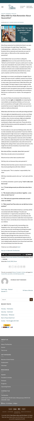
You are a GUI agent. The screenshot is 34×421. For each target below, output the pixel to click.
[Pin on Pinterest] (21, 266)
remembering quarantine (18, 273)
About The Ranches (6, 344)
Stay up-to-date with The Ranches (10, 250)
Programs (3, 383)
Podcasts (3, 380)
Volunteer (4, 365)
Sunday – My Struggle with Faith (10, 320)
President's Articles (11, 13)
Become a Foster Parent (7, 359)
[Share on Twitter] (15, 266)
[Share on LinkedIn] (24, 266)
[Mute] (26, 254)
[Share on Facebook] (12, 266)
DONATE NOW (22, 7)
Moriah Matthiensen (18, 22)
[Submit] (31, 299)
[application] (17, 254)
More (15, 261)
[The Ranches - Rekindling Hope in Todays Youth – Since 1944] (12, 7)
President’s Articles (6, 377)
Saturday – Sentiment (7, 312)
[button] (2, 7)
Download (20, 257)
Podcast (3, 13)
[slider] (30, 254)
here (18, 247)
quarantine (10, 273)
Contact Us (17, 413)
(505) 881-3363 (5, 399)
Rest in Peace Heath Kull (7, 318)
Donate (4, 411)
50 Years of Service (28, 290)
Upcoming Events (6, 386)
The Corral (4, 350)
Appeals (3, 374)
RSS (12, 261)
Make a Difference (26, 411)
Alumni (3, 347)
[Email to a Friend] (18, 266)
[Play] (3, 254)
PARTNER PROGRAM (29, 7)
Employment (4, 362)
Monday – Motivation (7, 308)
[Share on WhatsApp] (10, 266)
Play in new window (11, 257)
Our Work (10, 411)
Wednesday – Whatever (7, 314)
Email (8, 261)
